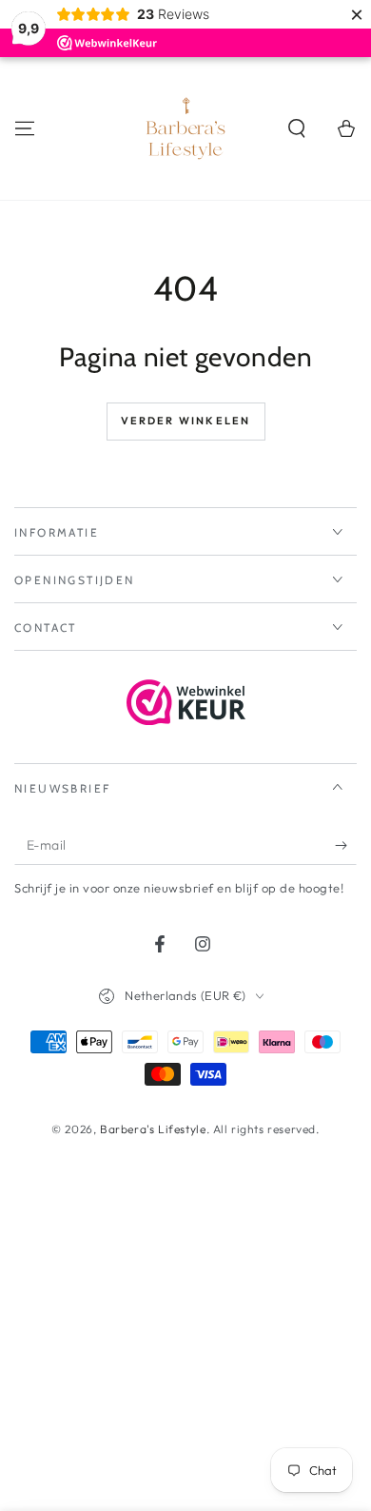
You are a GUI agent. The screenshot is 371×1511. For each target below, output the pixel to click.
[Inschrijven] (346, 846)
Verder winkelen (186, 420)
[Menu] (24, 128)
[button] (297, 128)
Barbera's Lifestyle (152, 1129)
